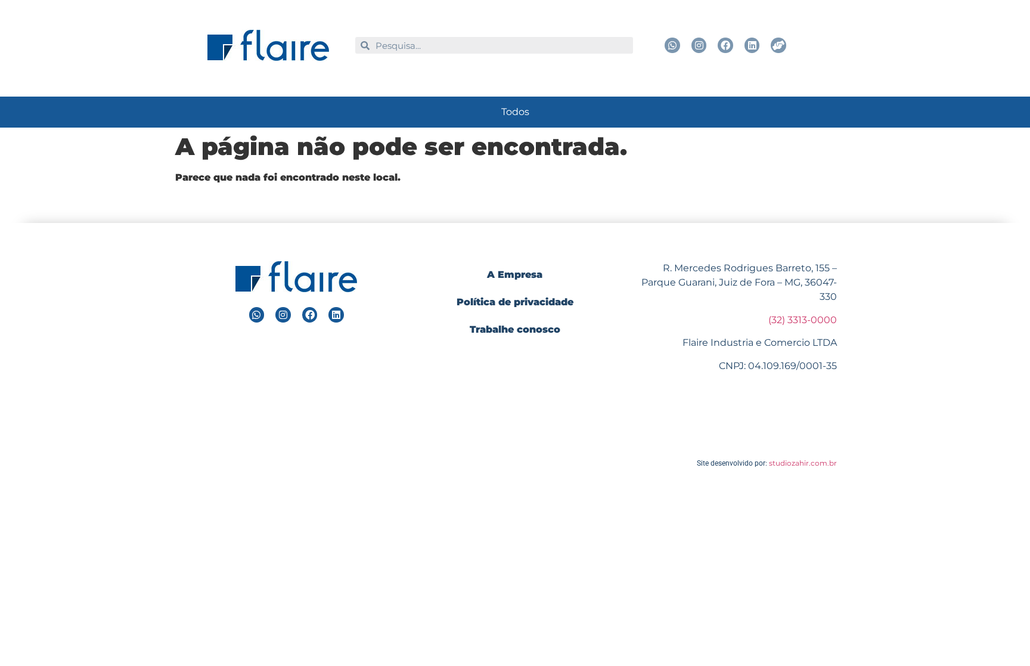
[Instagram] (699, 45)
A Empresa (514, 274)
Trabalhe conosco (515, 329)
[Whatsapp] (672, 45)
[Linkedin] (752, 45)
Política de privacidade (515, 302)
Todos (515, 111)
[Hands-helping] (778, 45)
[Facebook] (725, 45)
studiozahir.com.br (803, 463)
